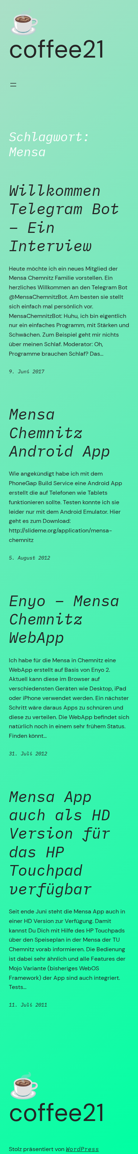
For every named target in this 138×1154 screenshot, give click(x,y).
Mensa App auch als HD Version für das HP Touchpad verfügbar (59, 842)
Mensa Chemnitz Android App (59, 432)
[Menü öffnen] (13, 84)
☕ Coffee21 (56, 35)
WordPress (82, 1149)
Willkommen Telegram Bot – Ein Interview (64, 218)
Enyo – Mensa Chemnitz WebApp (64, 619)
